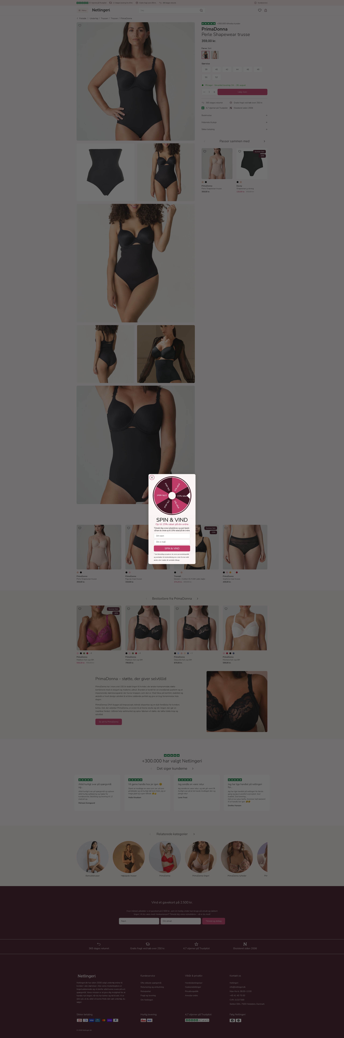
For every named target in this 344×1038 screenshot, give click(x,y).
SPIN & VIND (172, 548)
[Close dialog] (152, 477)
